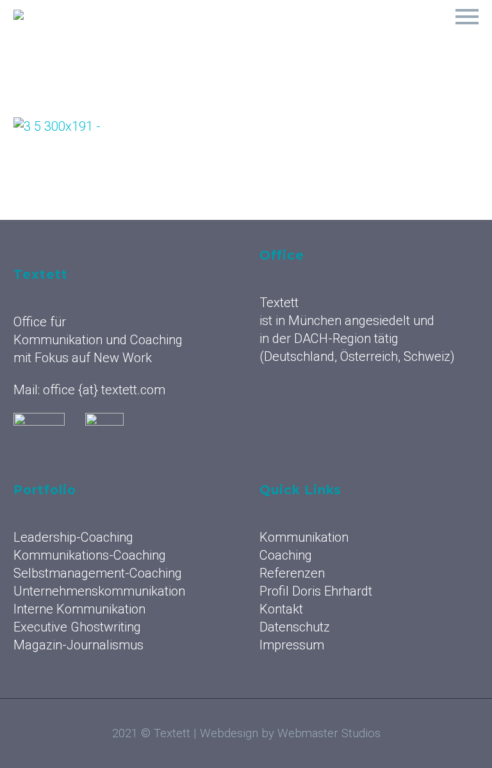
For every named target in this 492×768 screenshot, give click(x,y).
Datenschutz (294, 627)
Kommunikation (159, 32)
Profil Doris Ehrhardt (315, 591)
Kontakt (281, 609)
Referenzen (328, 32)
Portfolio (409, 32)
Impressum (291, 645)
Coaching (249, 32)
